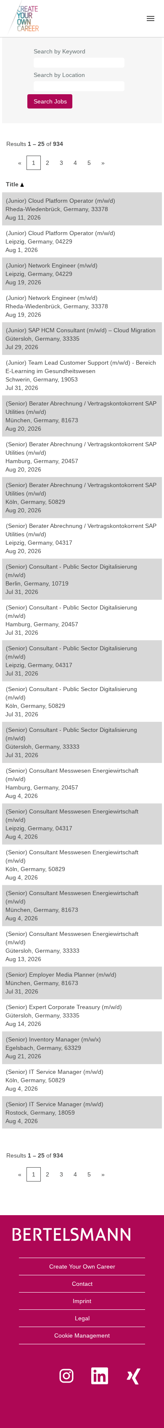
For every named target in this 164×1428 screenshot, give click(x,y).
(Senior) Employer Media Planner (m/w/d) (61, 974)
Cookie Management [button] (82, 1335)
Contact (82, 1283)
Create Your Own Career (82, 1266)
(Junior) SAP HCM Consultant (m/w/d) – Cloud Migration (81, 330)
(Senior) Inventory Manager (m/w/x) (53, 1039)
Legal (82, 1318)
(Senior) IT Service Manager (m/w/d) (54, 1071)
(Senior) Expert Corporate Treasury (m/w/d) (64, 1007)
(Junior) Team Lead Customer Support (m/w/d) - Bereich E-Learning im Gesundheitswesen (80, 366)
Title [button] (13, 184)
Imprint (82, 1301)
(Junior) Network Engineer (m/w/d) (52, 265)
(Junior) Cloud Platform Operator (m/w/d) (60, 200)
